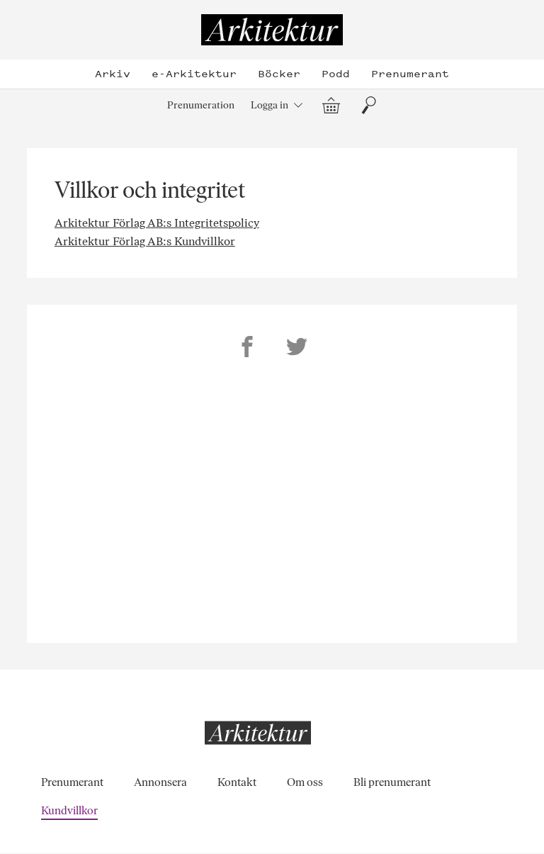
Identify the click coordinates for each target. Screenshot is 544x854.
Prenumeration (200, 105)
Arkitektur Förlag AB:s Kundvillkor (145, 241)
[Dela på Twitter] (297, 348)
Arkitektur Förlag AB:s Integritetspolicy (157, 223)
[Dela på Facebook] (247, 348)
